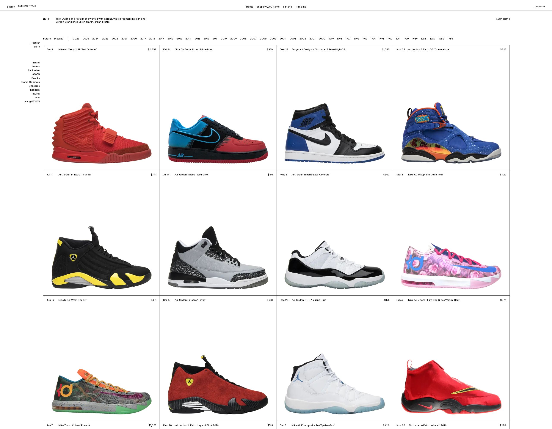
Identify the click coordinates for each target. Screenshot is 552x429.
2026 (76, 39)
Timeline (301, 7)
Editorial (288, 7)
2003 (293, 39)
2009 (233, 39)
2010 (224, 39)
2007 (253, 39)
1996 (356, 39)
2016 (170, 39)
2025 (86, 39)
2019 (143, 39)
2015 (179, 39)
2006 (263, 39)
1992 (389, 39)
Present (58, 39)
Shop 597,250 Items (268, 7)
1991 (398, 39)
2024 (95, 39)
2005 (273, 39)
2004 (283, 39)
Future (47, 39)
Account (540, 6)
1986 (441, 39)
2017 (161, 39)
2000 (322, 39)
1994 (373, 39)
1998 (339, 39)
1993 (381, 39)
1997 (348, 39)
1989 (414, 39)
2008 (243, 39)
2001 (312, 39)
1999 (331, 39)
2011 (215, 39)
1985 (450, 39)
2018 (152, 39)
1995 (364, 39)
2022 (115, 39)
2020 (133, 39)
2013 (197, 39)
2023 (105, 39)
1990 (406, 39)
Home (249, 7)
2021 (124, 39)
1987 (432, 39)
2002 (303, 39)
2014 (188, 39)
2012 (206, 39)
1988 (424, 39)
